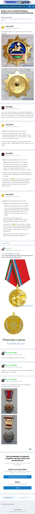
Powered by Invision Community (18, 511)
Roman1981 (9, 107)
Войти (17, 487)
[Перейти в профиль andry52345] (3, 27)
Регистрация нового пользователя (17, 476)
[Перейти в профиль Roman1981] (3, 107)
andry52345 (8, 17)
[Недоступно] (17, 50)
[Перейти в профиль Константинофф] (3, 353)
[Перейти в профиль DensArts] (3, 249)
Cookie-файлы (17, 509)
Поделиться (9, 497)
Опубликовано (13, 28)
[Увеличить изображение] (13, 179)
